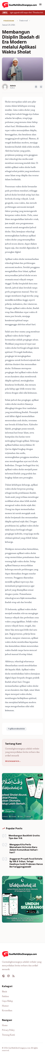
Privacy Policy (8, 1030)
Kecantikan (7, 1011)
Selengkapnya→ (13, 761)
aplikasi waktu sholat (20, 167)
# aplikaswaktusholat (16, 729)
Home (5, 1026)
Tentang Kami (8, 1035)
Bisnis (4, 992)
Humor (5, 1006)
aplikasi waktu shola (27, 609)
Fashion (5, 997)
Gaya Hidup (7, 1001)
